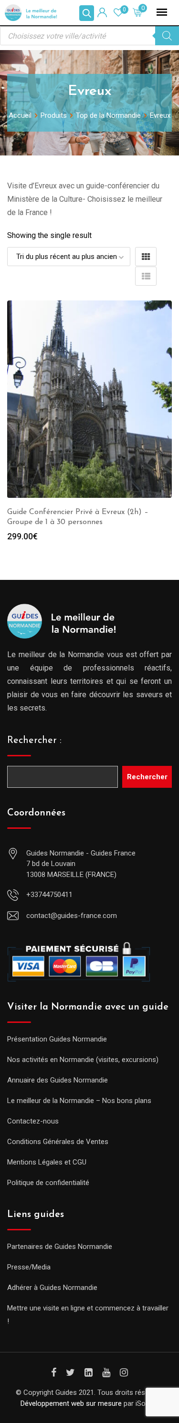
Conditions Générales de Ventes (57, 1141)
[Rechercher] (167, 35)
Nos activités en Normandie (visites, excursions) (82, 1059)
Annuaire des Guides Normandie (57, 1080)
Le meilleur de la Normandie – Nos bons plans (79, 1100)
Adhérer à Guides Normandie (52, 1287)
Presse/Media (29, 1267)
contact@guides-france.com (71, 915)
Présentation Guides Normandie (57, 1039)
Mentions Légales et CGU (46, 1162)
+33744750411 (49, 894)
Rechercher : (34, 740)
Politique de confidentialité (48, 1182)
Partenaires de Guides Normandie (59, 1246)
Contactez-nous (33, 1121)
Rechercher (147, 777)
